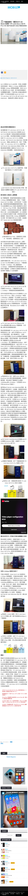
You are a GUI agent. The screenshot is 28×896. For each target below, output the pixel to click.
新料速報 (12, 1)
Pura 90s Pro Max (8, 875)
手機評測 (4, 2)
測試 (22, 1)
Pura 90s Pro (7, 856)
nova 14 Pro (7, 844)
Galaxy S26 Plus (8, 850)
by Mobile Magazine (5, 78)
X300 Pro (7, 881)
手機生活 (18, 1)
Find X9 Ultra (7, 869)
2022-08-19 (14, 78)
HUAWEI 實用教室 (5, 1)
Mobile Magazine (11, 756)
